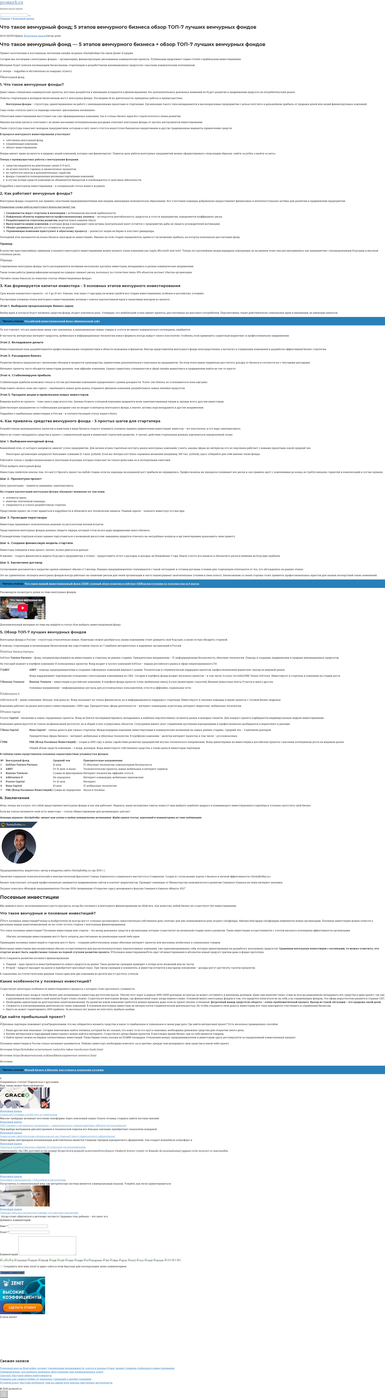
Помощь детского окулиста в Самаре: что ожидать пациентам (39, 1212)
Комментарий (9, 1254)
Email (4, 1232)
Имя (3, 1226)
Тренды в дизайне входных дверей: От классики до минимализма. (43, 1147)
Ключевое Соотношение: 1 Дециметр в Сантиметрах (33, 1180)
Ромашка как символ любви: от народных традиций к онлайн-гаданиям (45, 1379)
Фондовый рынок (35, 35)
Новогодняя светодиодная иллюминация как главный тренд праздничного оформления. (57, 1136)
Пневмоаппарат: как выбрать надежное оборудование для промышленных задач (51, 1371)
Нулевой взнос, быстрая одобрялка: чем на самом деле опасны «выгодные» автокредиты (56, 1382)
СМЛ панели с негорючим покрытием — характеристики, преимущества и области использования (63, 1125)
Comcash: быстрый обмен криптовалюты (26, 1375)
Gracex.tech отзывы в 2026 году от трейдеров (28, 1114)
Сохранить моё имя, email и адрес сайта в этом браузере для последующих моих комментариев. (65, 1266)
